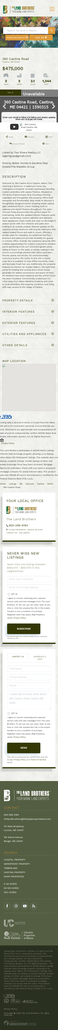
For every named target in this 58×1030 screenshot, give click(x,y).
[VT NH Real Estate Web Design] (29, 1023)
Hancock (30, 484)
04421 (50, 484)
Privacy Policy (7, 443)
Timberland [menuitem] (10, 868)
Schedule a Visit (40, 657)
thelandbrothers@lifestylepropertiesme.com (27, 819)
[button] (51, 30)
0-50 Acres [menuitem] (10, 884)
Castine (40, 484)
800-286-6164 (18, 525)
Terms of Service (38, 760)
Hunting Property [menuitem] (14, 872)
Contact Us (12, 533)
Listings (12, 484)
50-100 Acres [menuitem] (11, 888)
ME (20, 484)
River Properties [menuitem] (14, 876)
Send (23, 747)
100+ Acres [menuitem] (10, 892)
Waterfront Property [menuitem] (17, 864)
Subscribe (24, 628)
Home (3, 484)
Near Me (39, 37)
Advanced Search (15, 37)
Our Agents (24, 533)
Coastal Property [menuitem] (14, 859)
